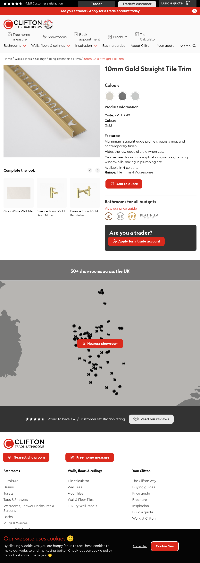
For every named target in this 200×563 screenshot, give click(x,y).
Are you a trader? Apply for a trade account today (100, 11)
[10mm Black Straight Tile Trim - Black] (122, 96)
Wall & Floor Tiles (81, 499)
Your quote (165, 45)
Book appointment (89, 36)
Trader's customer (137, 4)
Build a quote (142, 512)
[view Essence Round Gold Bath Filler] (85, 193)
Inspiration (83, 45)
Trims (77, 59)
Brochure (120, 37)
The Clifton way (144, 481)
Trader (96, 4)
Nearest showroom (102, 343)
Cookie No (140, 546)
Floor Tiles (75, 493)
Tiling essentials (60, 59)
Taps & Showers (16, 499)
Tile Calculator (148, 36)
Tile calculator (78, 481)
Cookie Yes (165, 546)
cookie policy (102, 550)
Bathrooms (12, 45)
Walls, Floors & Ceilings (30, 59)
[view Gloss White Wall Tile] (18, 193)
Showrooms (57, 37)
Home (8, 59)
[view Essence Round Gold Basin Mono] (52, 193)
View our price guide (121, 208)
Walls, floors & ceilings (48, 45)
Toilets (8, 493)
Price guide (141, 493)
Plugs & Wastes (16, 523)
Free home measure (21, 36)
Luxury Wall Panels (82, 506)
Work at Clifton (144, 518)
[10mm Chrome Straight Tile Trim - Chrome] (135, 96)
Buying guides (113, 45)
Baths (8, 517)
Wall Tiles (75, 487)
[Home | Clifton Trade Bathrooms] (30, 23)
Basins (9, 487)
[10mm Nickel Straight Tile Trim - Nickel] (109, 96)
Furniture (11, 481)
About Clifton (141, 45)
